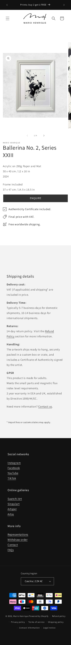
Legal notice (49, 627)
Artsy (11, 514)
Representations (18, 534)
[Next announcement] (64, 5)
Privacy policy (18, 622)
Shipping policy (56, 622)
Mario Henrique (21, 616)
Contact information (29, 627)
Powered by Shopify (38, 616)
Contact (13, 545)
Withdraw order (17, 539)
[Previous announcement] (7, 5)
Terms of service (36, 622)
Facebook (14, 468)
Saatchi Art (15, 498)
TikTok (12, 478)
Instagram (14, 463)
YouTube (13, 473)
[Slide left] (27, 135)
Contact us (45, 406)
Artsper (12, 509)
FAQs (11, 550)
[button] (7, 18)
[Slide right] (44, 135)
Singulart (14, 504)
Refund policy (59, 616)
